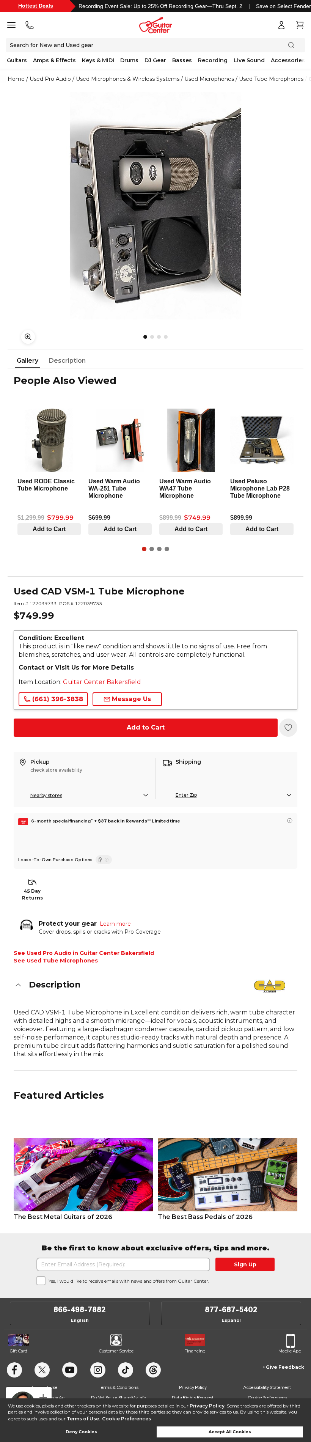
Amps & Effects (54, 60)
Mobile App (289, 1351)
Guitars (17, 60)
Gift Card (18, 1351)
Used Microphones (209, 78)
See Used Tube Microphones (56, 960)
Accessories (288, 60)
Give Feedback (285, 1367)
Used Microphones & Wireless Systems (127, 78)
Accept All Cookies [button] (230, 1431)
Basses (182, 60)
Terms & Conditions (118, 1387)
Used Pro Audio (50, 78)
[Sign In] (281, 25)
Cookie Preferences (126, 1419)
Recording (213, 60)
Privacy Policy (207, 1406)
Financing (195, 1351)
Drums (129, 60)
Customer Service (116, 1351)
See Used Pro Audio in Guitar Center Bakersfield (84, 953)
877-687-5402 (231, 1309)
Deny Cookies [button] (81, 1431)
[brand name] (269, 986)
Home (16, 78)
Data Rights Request (193, 1397)
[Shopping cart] (299, 25)
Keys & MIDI (98, 60)
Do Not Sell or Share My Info (118, 1397)
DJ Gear (155, 60)
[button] (155, 984)
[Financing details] (290, 821)
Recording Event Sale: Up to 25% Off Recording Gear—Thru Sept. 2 (160, 6)
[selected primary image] (155, 205)
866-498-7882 (79, 1309)
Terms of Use (83, 1419)
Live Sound (249, 60)
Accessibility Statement (267, 1387)
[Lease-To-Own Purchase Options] (104, 859)
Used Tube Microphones (271, 78)
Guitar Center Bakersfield (102, 682)
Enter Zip (186, 795)
